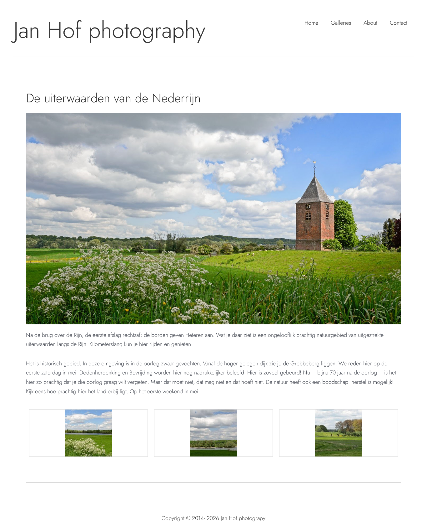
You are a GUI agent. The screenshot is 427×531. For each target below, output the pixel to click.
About (370, 23)
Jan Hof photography (109, 30)
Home (311, 23)
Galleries (341, 23)
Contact (398, 23)
